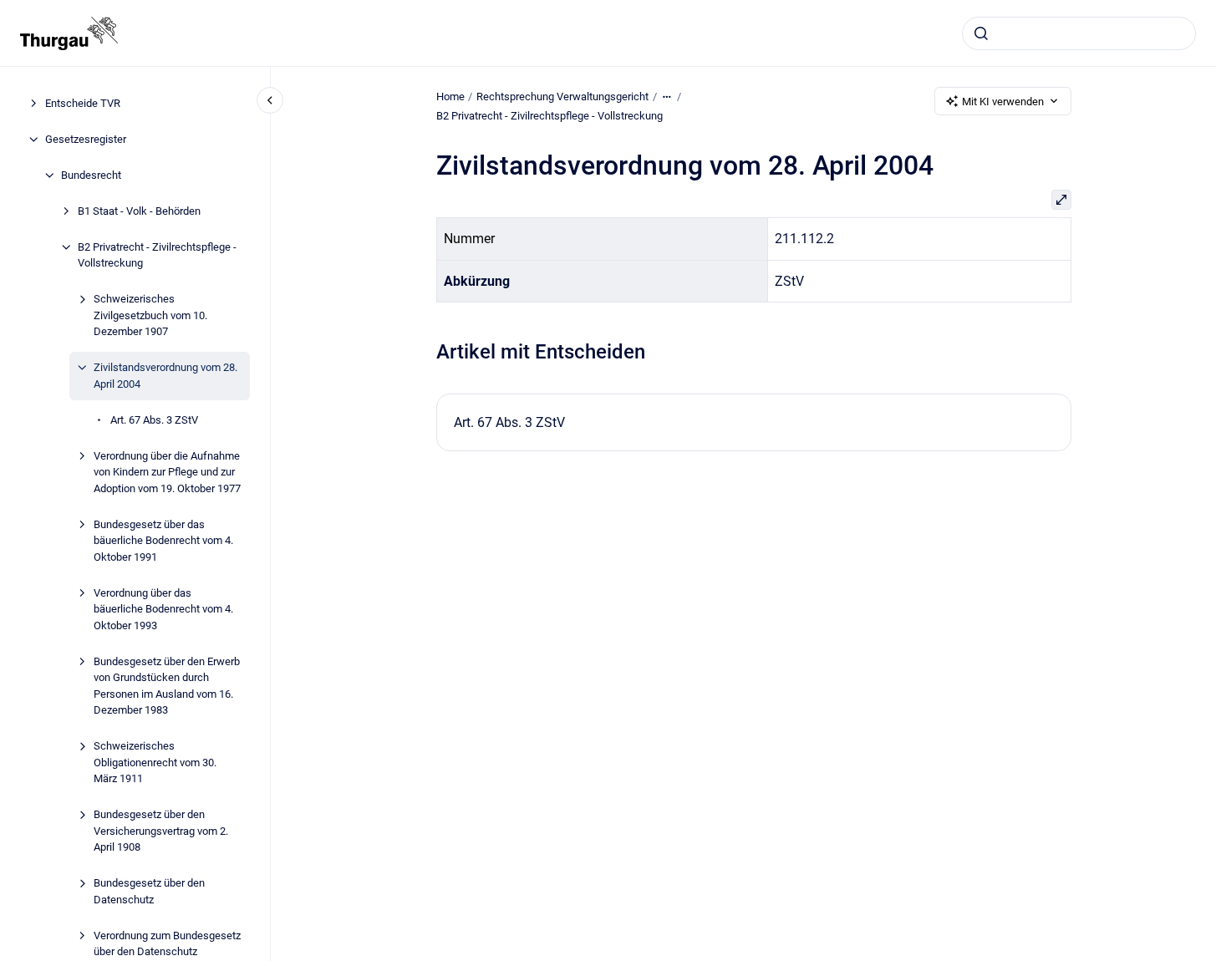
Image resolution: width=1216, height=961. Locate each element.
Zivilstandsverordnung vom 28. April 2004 (165, 375)
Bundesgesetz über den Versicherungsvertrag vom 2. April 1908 (161, 830)
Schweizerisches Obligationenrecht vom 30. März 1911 (155, 762)
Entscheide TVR (82, 103)
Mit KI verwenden (1003, 101)
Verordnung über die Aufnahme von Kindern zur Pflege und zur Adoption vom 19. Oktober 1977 (167, 472)
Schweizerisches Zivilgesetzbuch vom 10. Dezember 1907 (150, 315)
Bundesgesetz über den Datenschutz (149, 891)
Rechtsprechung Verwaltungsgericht (562, 96)
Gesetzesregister (85, 139)
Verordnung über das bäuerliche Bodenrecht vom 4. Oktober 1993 (163, 609)
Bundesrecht (91, 175)
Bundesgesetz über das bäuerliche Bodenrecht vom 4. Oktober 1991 (163, 540)
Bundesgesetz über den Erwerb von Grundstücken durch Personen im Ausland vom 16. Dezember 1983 (167, 686)
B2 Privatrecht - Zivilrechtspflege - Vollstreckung (157, 255)
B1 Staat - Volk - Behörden (139, 211)
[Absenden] (981, 33)
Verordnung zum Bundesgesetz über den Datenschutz (167, 943)
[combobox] (1079, 33)
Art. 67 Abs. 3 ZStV (154, 420)
